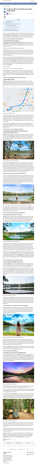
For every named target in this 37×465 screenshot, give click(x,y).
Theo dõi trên (28, 13)
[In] (5, 17)
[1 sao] (10, 439)
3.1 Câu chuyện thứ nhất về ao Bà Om (11, 25)
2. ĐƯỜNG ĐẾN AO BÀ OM (8, 22)
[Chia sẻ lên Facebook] (5, 12)
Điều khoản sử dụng (13, 449)
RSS (32, 449)
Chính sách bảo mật (21, 449)
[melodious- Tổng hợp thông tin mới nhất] (7, 1)
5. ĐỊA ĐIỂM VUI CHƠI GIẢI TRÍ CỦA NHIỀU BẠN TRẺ (12, 30)
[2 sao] (11, 439)
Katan (10, 13)
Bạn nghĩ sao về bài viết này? (6, 440)
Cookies (28, 449)
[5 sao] (15, 439)
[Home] (5, 9)
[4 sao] (14, 439)
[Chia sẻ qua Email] (5, 14)
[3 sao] (13, 439)
